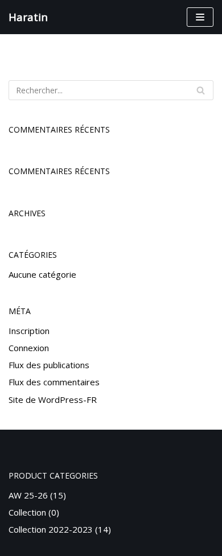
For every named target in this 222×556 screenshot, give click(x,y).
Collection (27, 512)
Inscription (29, 330)
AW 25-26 (28, 495)
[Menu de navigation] (200, 17)
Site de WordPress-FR (53, 399)
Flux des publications (49, 364)
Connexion (29, 347)
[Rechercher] (200, 90)
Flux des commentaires (54, 382)
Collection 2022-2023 (51, 529)
